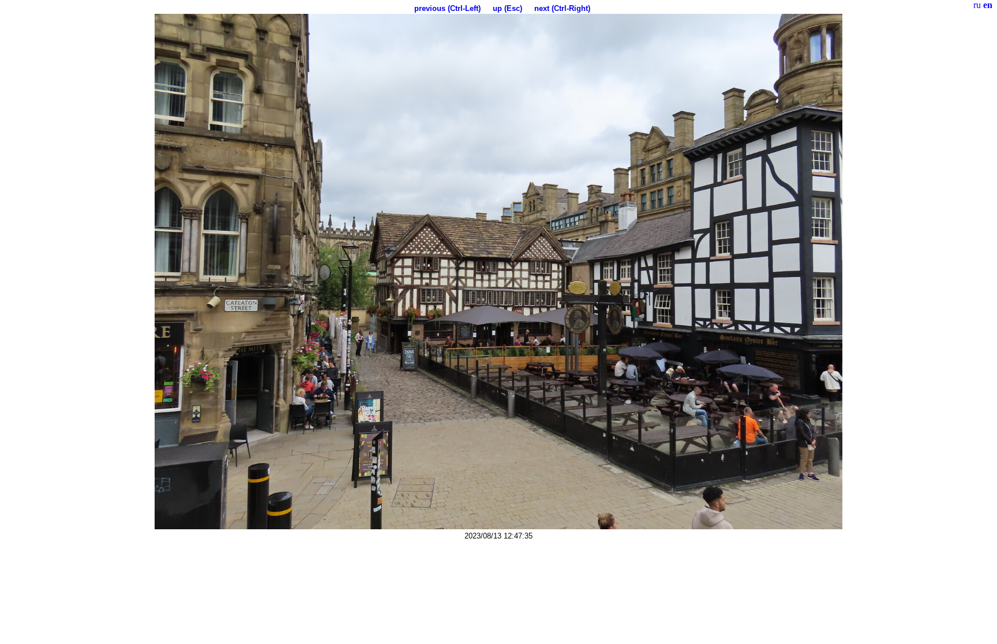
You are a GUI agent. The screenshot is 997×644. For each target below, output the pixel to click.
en (987, 5)
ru (977, 5)
